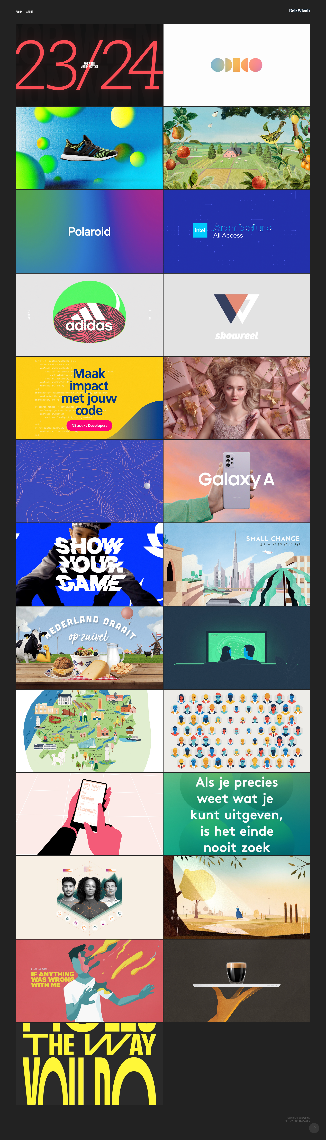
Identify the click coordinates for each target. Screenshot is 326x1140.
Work (19, 12)
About (29, 12)
